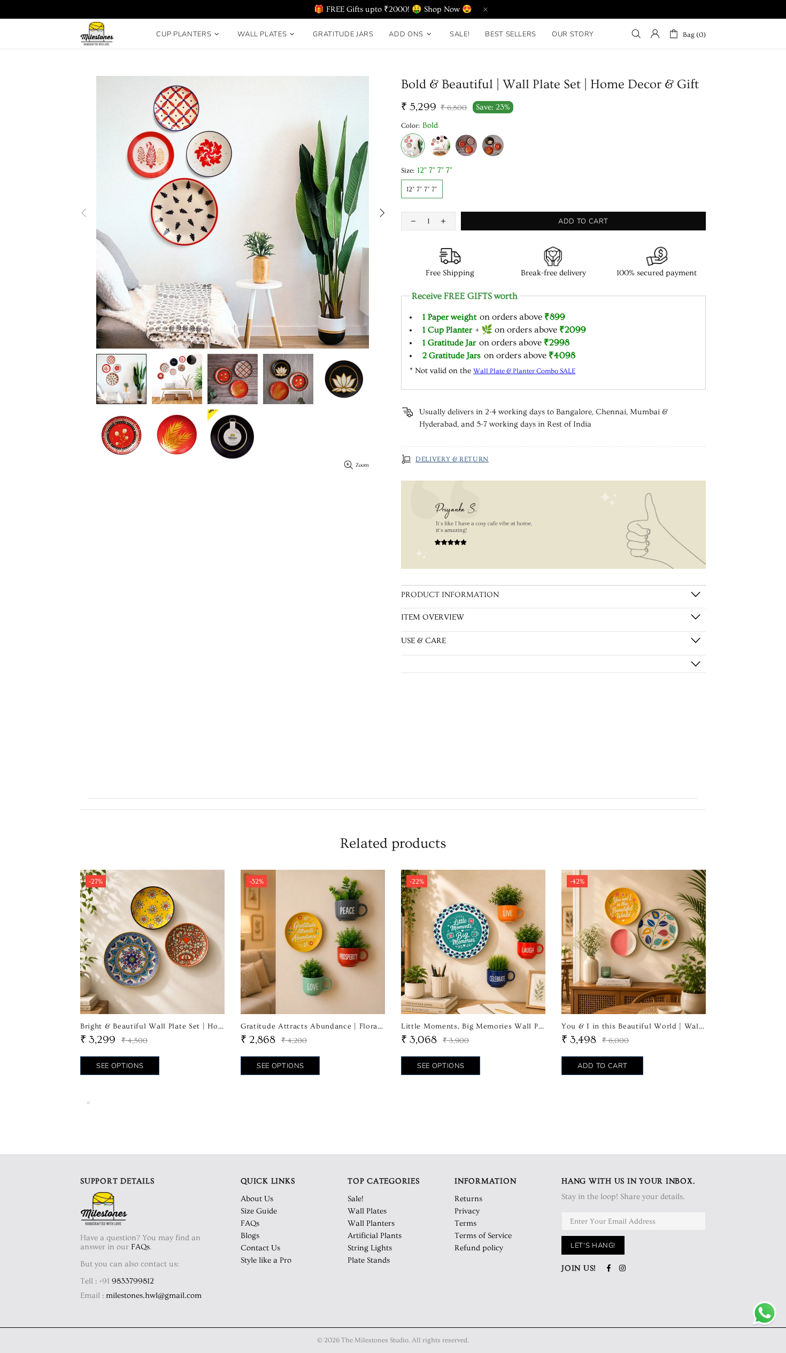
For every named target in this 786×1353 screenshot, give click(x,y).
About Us (257, 1198)
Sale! (356, 1198)
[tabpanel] (152, 983)
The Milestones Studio (97, 33)
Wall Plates (367, 1211)
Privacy (467, 1211)
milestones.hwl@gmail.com (154, 1295)
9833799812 (133, 1281)
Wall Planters (371, 1223)
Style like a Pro (266, 1260)
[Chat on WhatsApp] (764, 1314)
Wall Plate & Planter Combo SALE (524, 371)
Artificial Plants (375, 1235)
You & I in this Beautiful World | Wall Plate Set (633, 1026)
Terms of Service (483, 1235)
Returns (468, 1198)
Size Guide (259, 1211)
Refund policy (478, 1248)
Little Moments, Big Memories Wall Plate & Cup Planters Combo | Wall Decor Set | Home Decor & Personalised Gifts (473, 1026)
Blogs (250, 1235)
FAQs (140, 1246)
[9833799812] (155, 1281)
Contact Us (260, 1248)
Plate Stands (369, 1260)
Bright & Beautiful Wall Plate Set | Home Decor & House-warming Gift (152, 1026)
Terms (465, 1223)
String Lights (370, 1248)
